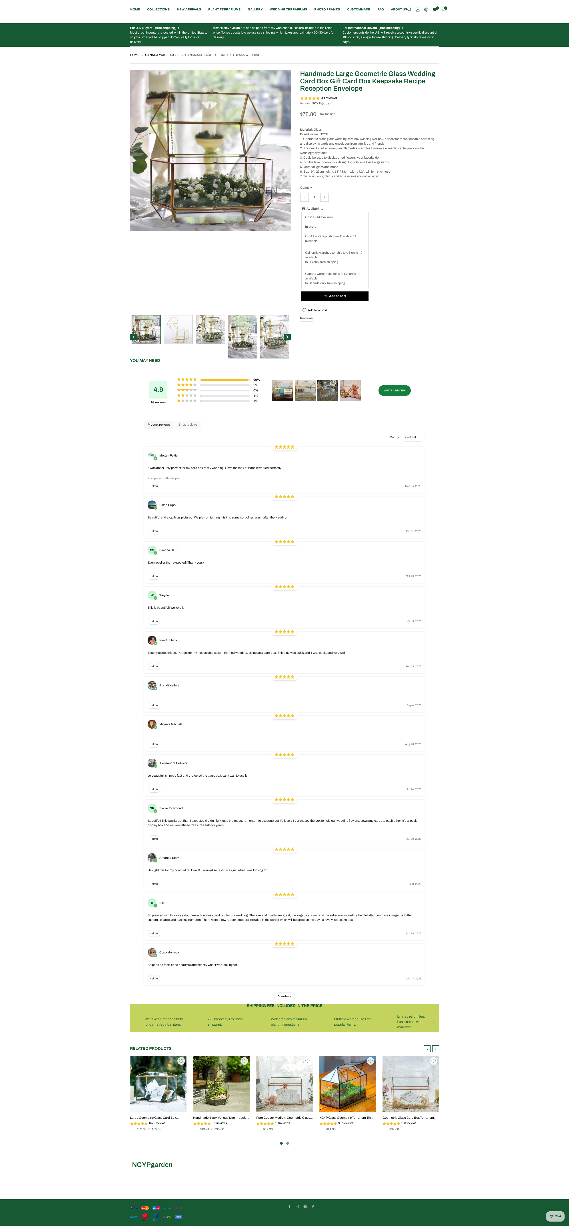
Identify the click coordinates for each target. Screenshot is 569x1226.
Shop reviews (188, 424)
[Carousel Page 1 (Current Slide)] (281, 1143)
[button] (369, 98)
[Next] (287, 337)
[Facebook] (289, 1206)
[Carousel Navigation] (431, 1048)
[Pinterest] (313, 1206)
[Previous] (133, 337)
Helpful (154, 486)
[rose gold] (265, 1090)
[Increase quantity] (324, 197)
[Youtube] (305, 1206)
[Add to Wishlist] (181, 1061)
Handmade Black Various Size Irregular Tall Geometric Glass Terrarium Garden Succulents (220, 1118)
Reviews (306, 318)
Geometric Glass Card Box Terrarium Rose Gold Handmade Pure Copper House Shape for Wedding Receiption (408, 1118)
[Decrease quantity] (304, 197)
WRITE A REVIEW (394, 390)
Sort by (394, 437)
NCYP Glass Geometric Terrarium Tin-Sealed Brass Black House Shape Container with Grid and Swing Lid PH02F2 (345, 1118)
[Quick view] (178, 1104)
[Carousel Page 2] (287, 1143)
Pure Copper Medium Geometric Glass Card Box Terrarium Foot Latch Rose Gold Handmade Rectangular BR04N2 (283, 1118)
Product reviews (159, 424)
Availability (313, 208)
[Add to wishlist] (172, 1104)
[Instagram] (297, 1206)
